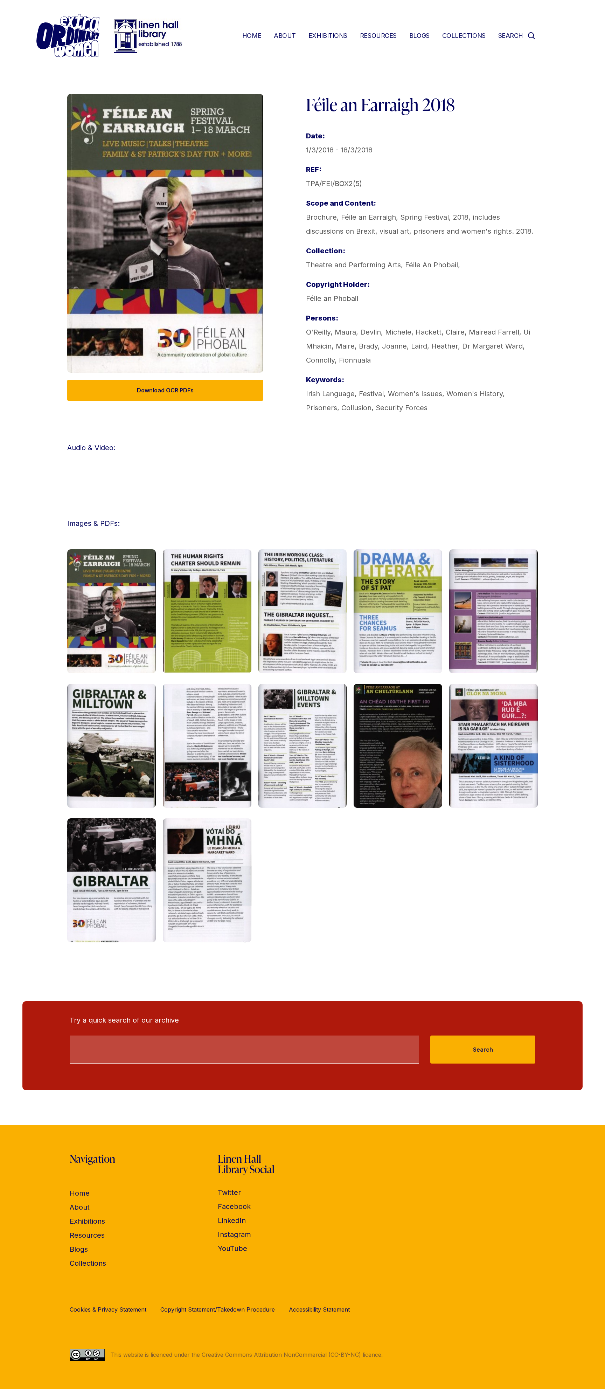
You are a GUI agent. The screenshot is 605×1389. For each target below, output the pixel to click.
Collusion (356, 408)
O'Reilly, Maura (331, 332)
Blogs (419, 35)
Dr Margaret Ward (492, 346)
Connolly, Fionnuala (338, 360)
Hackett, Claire (440, 332)
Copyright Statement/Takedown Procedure (217, 1309)
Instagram (234, 1234)
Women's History (474, 394)
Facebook (234, 1206)
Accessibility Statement (319, 1309)
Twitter (229, 1192)
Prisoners (321, 408)
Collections (464, 35)
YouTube (232, 1248)
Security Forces (401, 408)
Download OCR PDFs (165, 390)
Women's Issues (415, 394)
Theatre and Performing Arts (353, 265)
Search (483, 1049)
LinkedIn (232, 1220)
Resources (378, 35)
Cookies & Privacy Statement (108, 1309)
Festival (371, 394)
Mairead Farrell (494, 332)
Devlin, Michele (385, 332)
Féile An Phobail (431, 265)
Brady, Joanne (383, 346)
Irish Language (330, 394)
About (285, 35)
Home (251, 35)
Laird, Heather (434, 346)
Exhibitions (327, 35)
